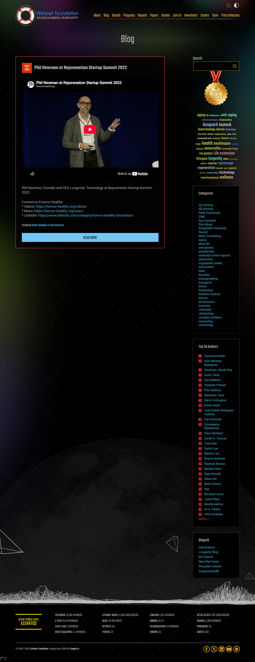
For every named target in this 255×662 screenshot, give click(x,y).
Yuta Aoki (210, 443)
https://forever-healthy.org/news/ (59, 211)
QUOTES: (201, 632)
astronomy (206, 259)
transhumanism (210, 178)
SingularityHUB (209, 571)
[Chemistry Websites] (216, 89)
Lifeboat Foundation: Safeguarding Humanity (47, 15)
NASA (225, 159)
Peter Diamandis (209, 213)
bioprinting (206, 290)
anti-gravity (206, 247)
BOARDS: (201, 621)
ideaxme (199, 149)
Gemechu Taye (214, 395)
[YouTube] (229, 649)
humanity (234, 144)
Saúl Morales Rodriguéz (213, 363)
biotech (225, 124)
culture (229, 134)
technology (227, 173)
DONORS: (154, 621)
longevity (215, 158)
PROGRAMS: (202, 626)
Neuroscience (233, 159)
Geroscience (207, 547)
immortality (212, 148)
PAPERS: (106, 632)
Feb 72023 (27, 68)
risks (225, 168)
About (97, 15)
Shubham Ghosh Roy (218, 370)
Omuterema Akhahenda (212, 426)
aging (201, 115)
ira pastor (205, 153)
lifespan (201, 159)
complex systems (210, 317)
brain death (202, 134)
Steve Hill (210, 479)
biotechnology (206, 129)
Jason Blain (212, 499)
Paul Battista (212, 390)
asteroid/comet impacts (214, 255)
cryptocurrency (220, 134)
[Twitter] (214, 649)
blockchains (206, 302)
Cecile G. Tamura (215, 438)
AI (207, 115)
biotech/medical (209, 294)
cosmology (206, 325)
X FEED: (58, 621)
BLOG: (105, 621)
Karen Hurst (212, 405)
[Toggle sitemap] (228, 5)
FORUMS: (154, 632)
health (207, 143)
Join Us (177, 15)
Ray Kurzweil (207, 220)
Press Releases (230, 15)
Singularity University (212, 228)
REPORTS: (107, 626)
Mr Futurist (206, 557)
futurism (233, 138)
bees (202, 271)
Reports (142, 15)
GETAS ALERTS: (204, 615)
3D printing (206, 205)
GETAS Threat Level (28, 622)
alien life (204, 244)
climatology (206, 313)
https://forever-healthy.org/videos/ (61, 206)
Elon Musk (205, 224)
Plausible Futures (210, 566)
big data (204, 275)
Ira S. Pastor (212, 509)
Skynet (203, 232)
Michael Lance (213, 494)
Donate (165, 15)
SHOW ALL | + (204, 519)
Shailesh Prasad (215, 385)
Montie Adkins (213, 504)
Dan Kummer (213, 419)
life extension (57, 225)
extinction (216, 138)
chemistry (205, 309)
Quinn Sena (212, 375)
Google (198, 144)
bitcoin (220, 129)
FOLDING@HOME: (158, 626)
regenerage (225, 163)
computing (206, 321)
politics (204, 164)
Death (234, 134)
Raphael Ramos (214, 464)
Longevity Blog (208, 552)
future (224, 138)
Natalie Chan (212, 469)
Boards (116, 15)
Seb (206, 489)
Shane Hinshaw (214, 458)
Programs (129, 15)
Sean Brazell (212, 474)
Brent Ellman (212, 484)
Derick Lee (211, 448)
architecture (206, 251)
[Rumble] (237, 649)
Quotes (205, 15)
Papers (154, 15)
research (219, 168)
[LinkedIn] (222, 649)
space (202, 172)
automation (206, 267)
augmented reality (210, 263)
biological (205, 282)
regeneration (206, 168)
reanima (212, 163)
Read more (90, 238)
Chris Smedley (213, 514)
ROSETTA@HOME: (63, 632)
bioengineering (208, 278)
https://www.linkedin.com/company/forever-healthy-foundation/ (86, 215)
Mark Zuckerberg (210, 236)
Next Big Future (209, 561)
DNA (202, 216)
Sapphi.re (74, 649)
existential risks (204, 138)
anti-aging (229, 115)
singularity (232, 168)
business (204, 305)
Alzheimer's (215, 115)
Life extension (224, 153)
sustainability (212, 173)
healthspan (222, 143)
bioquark (210, 125)
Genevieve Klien (214, 356)
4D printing (206, 209)
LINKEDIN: (154, 615)
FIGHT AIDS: (61, 626)
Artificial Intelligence (210, 120)
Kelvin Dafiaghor (40, 225)
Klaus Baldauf (213, 433)
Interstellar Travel (230, 149)
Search (234, 66)
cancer (210, 134)
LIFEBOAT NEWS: (110, 615)
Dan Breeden (212, 380)
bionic (203, 286)
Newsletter (191, 15)
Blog (106, 15)
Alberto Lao (211, 453)
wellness (226, 177)
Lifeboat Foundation (39, 649)
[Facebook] (207, 649)
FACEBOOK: (60, 615)
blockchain (231, 129)
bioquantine (226, 119)
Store (215, 15)
